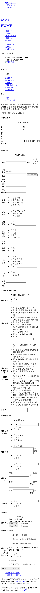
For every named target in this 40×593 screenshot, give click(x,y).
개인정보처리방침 (12, 573)
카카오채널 (9, 49)
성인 (7, 98)
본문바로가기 (10, 5)
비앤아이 (23, 590)
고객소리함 (9, 90)
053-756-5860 (20, 581)
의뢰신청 (8, 83)
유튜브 (8, 47)
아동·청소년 (10, 100)
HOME (6, 26)
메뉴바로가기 (10, 3)
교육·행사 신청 (11, 85)
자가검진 (8, 78)
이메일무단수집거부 (13, 575)
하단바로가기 (10, 7)
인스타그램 (9, 44)
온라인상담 (9, 80)
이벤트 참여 (10, 87)
